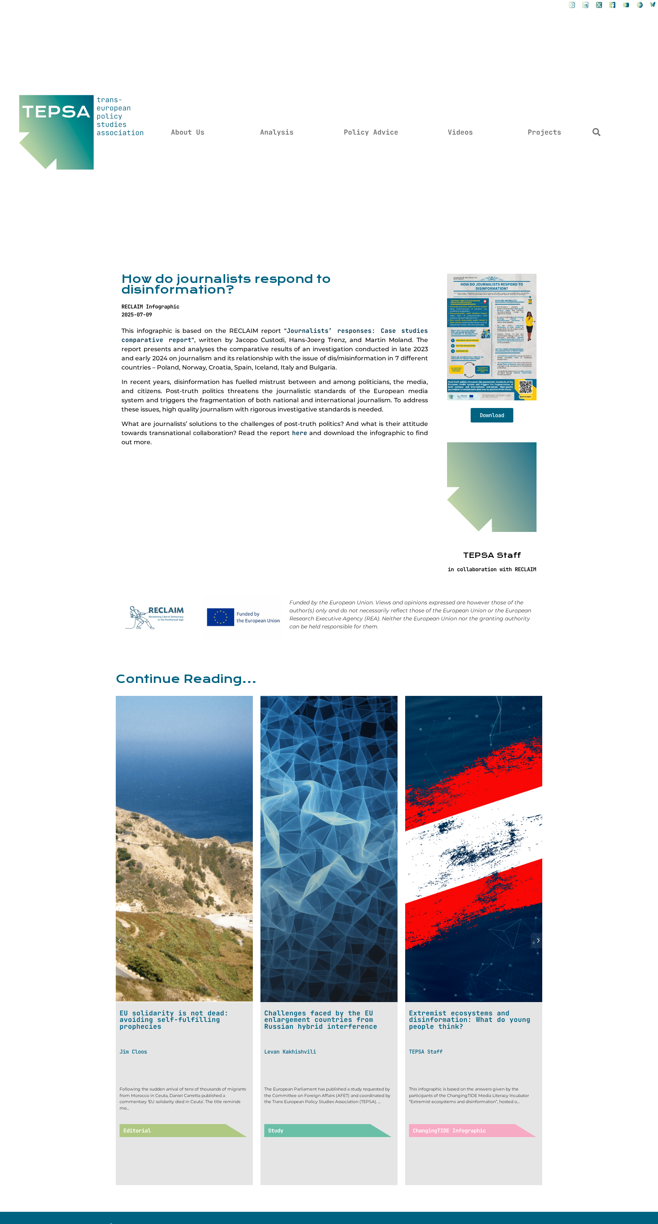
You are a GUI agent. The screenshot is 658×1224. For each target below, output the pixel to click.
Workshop (425, 1130)
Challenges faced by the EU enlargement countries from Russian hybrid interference (176, 1020)
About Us (187, 132)
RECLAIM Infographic (150, 306)
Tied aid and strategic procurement (455, 1016)
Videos (460, 132)
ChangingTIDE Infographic (304, 1130)
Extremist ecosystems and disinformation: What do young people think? (325, 1020)
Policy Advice (371, 132)
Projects (544, 132)
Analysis (277, 132)
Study (131, 1130)
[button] (596, 132)
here (299, 433)
